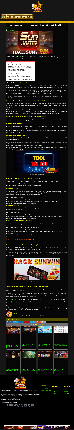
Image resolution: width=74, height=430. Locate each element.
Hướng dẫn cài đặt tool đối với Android (18, 70)
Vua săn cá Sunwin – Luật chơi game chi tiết (44, 345)
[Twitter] (15, 405)
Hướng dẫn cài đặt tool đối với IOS (17, 69)
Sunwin (11, 21)
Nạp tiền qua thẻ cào (14, 73)
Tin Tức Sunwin (11, 30)
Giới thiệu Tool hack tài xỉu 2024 (14, 64)
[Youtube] (11, 405)
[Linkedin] (25, 405)
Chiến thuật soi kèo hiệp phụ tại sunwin (60, 370)
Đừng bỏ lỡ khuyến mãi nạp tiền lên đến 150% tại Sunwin (45, 371)
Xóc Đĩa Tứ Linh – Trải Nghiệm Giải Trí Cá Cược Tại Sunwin (13, 346)
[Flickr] (32, 405)
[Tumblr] (28, 405)
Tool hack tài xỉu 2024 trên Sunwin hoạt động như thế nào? (20, 66)
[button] (72, 22)
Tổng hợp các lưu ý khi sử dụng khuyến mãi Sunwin (12, 370)
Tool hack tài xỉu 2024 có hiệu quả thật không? (17, 78)
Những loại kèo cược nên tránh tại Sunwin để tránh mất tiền (28, 371)
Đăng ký (17, 21)
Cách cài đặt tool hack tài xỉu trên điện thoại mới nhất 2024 (20, 67)
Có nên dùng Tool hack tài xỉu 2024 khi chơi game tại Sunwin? (21, 79)
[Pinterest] (18, 405)
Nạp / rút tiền (33, 21)
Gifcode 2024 (57, 21)
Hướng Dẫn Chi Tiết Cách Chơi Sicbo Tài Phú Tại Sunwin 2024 (28, 344)
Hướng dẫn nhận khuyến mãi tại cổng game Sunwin (21, 239)
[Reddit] (22, 405)
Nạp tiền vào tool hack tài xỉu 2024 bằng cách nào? (18, 72)
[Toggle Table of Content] (32, 63)
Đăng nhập (24, 21)
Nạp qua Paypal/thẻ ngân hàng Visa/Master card (20, 76)
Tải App (41, 21)
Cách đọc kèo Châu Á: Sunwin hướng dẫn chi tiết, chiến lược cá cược (60, 346)
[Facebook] (8, 405)
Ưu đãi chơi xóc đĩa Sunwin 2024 (16, 242)
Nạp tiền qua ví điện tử (14, 75)
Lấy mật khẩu (48, 21)
